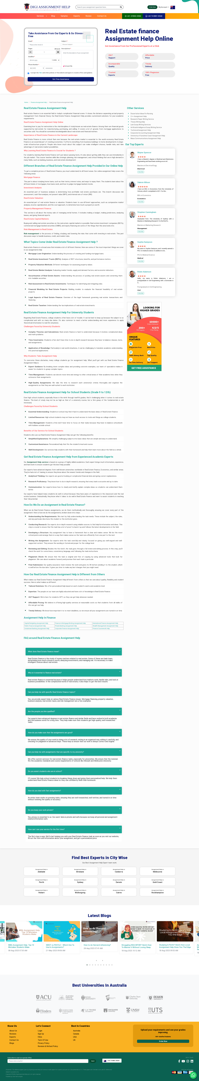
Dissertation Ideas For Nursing (142, 113)
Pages (44, 48)
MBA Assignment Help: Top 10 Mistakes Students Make (21, 946)
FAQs (40, 1036)
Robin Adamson (144, 272)
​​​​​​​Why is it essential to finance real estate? (45, 673)
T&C (40, 73)
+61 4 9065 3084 (134, 16)
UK (74, 1040)
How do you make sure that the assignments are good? (50, 733)
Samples (64, 16)
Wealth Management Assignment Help (105, 626)
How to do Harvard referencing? (97, 945)
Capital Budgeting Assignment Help (36, 623)
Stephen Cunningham (146, 212)
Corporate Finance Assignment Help (67, 628)
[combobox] (77, 44)
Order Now (163, 1041)
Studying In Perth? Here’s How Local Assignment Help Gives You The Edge (175, 946)
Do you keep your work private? (40, 810)
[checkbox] (28, 73)
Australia (76, 1030)
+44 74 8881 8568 (154, 16)
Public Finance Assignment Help (35, 626)
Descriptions (66, 48)
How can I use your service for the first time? (46, 829)
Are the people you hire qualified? (41, 711)
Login (40, 1030)
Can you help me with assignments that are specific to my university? (56, 752)
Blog (53, 16)
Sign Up (41, 1033)
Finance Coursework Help (101, 628)
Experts (76, 16)
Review (88, 16)
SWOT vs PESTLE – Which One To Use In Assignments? (60, 946)
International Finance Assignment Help (105, 623)
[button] (121, 7)
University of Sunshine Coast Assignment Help (148, 136)
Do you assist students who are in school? (45, 771)
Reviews (12, 1033)
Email (30, 41)
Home (26, 102)
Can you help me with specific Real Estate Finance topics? (51, 692)
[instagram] (187, 1061)
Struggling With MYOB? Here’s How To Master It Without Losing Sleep (136, 946)
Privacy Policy (43, 1043)
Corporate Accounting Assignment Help (145, 133)
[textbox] (44, 45)
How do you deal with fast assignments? (44, 791)
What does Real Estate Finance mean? (43, 651)
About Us (13, 1030)
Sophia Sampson (144, 242)
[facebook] (178, 1061)
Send (92, 1061)
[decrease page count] (30, 52)
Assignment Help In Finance (40, 617)
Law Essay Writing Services (141, 125)
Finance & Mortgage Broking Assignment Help (70, 623)
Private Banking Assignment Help (66, 626)
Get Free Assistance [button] (61, 79)
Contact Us (101, 16)
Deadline (31, 56)
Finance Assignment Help (39, 102)
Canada (76, 1033)
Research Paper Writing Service (142, 119)
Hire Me (140, 172)
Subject (64, 41)
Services (40, 16)
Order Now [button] (152, 7)
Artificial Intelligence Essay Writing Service (146, 127)
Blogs (11, 1043)
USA (75, 1036)
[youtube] (182, 1061)
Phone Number (33, 64)
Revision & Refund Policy (48, 1046)
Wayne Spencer (144, 152)
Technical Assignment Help (141, 130)
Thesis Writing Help (138, 122)
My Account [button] (163, 7)
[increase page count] (58, 52)
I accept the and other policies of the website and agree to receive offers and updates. (61, 73)
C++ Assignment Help (139, 116)
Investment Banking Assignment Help (37, 628)
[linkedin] (191, 1061)
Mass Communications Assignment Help (146, 138)
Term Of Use (43, 1040)
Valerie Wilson (143, 182)
